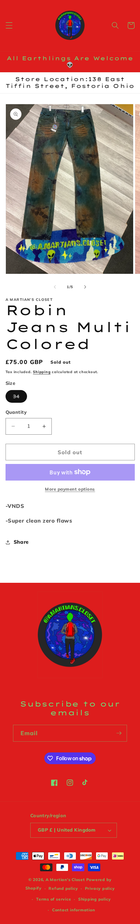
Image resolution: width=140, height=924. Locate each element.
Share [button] (21, 542)
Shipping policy (94, 899)
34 (20, 398)
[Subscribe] (119, 733)
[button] (9, 25)
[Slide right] (85, 287)
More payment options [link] (70, 489)
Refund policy (63, 888)
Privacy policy (100, 888)
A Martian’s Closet (65, 879)
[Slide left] (55, 287)
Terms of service (53, 899)
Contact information (73, 909)
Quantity (16, 412)
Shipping (41, 372)
